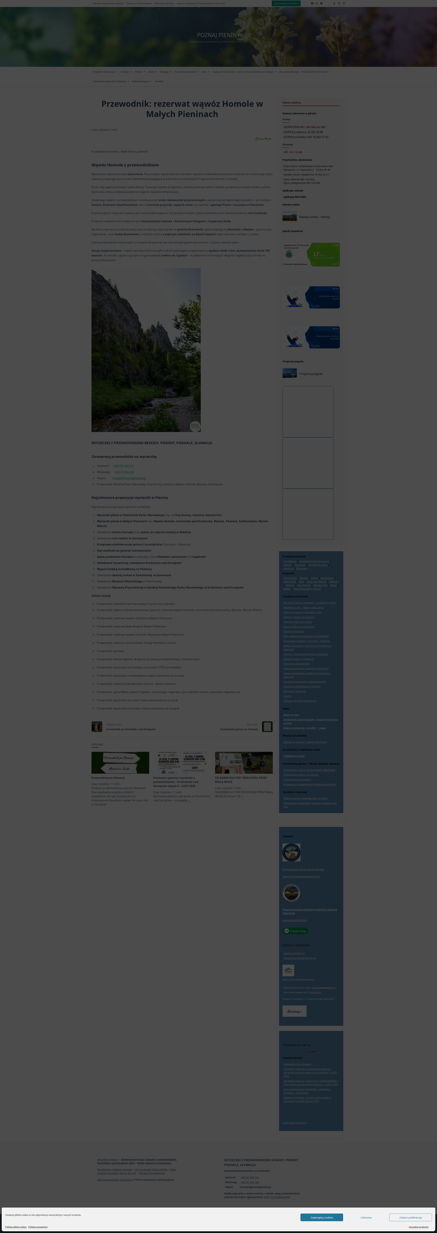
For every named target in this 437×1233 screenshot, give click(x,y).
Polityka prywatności (38, 1226)
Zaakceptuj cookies (322, 1217)
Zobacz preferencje (410, 1217)
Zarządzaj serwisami (418, 1226)
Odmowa (366, 1217)
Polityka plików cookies (16, 1226)
